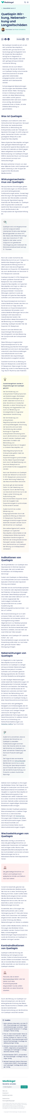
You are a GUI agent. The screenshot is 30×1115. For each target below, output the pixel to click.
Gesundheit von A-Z (9, 8)
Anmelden (24, 1087)
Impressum (6, 1093)
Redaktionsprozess (7, 1095)
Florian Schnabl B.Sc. (20, 29)
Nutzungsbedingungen (9, 1100)
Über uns (5, 1091)
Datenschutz (6, 1098)
